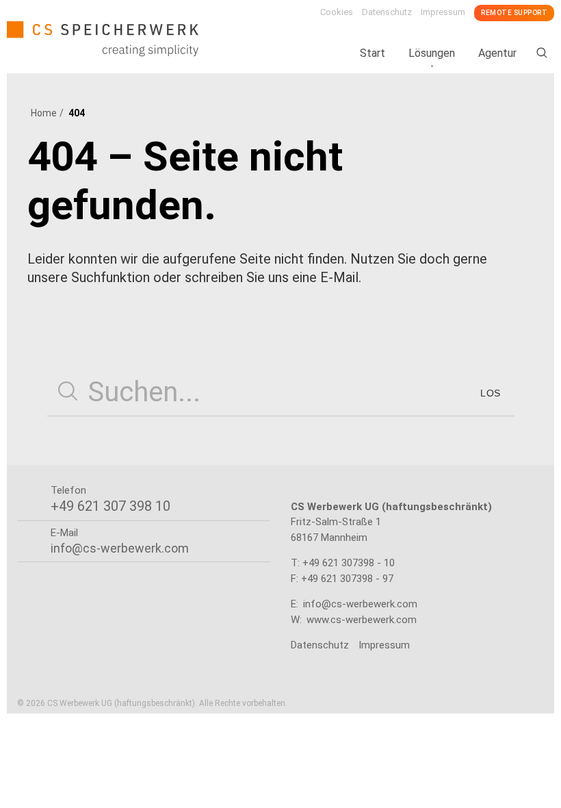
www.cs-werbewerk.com (361, 620)
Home (44, 113)
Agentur (497, 53)
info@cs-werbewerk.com (360, 604)
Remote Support (514, 12)
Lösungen (431, 53)
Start (372, 53)
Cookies (336, 12)
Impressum (443, 12)
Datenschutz (387, 12)
